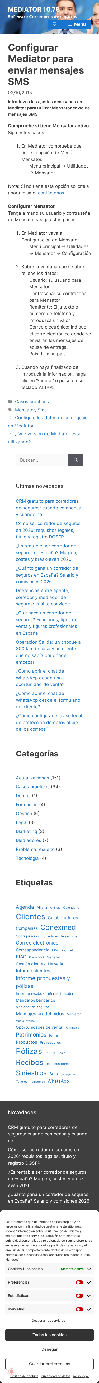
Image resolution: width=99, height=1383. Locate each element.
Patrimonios (31, 1034)
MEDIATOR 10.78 (34, 9)
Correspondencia (32, 949)
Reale (61, 1053)
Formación (27, 804)
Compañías (27, 928)
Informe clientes (33, 970)
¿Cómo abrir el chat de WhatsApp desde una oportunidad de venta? (40, 677)
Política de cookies (24, 1376)
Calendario (71, 908)
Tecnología (27, 858)
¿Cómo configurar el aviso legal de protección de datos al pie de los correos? (49, 722)
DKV (55, 950)
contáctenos (51, 192)
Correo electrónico (37, 943)
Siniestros (31, 1073)
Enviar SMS (36, 957)
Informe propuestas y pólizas (43, 982)
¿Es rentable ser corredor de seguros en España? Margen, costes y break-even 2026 (46, 552)
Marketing (26, 831)
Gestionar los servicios (48, 1321)
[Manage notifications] (11, 1371)
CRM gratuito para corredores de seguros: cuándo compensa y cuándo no (48, 507)
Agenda (25, 907)
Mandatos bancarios (35, 1000)
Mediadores (28, 840)
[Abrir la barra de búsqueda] (55, 24)
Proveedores (50, 1042)
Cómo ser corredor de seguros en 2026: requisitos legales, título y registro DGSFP (48, 530)
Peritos (54, 1035)
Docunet (66, 950)
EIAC (21, 957)
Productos (26, 1042)
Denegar (49, 1349)
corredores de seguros (60, 936)
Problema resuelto (35, 849)
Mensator (25, 409)
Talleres (21, 1081)
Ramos (50, 1053)
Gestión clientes (30, 964)
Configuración (27, 936)
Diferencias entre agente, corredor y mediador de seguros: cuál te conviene (43, 597)
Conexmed (58, 927)
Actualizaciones (32, 777)
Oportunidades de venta (39, 1027)
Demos (23, 795)
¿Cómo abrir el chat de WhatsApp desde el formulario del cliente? (48, 700)
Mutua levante (25, 1021)
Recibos (29, 1062)
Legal (21, 822)
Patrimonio (72, 1027)
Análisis (55, 908)
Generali (53, 957)
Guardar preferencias (49, 1363)
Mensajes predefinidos (40, 1013)
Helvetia (55, 964)
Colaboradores (63, 917)
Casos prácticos (32, 401)
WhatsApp (58, 1081)
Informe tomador (60, 994)
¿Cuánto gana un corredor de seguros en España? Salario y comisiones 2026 (47, 575)
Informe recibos (30, 993)
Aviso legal (81, 1376)
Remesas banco (58, 1064)
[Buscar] (75, 460)
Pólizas (29, 1051)
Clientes (30, 916)
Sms (42, 409)
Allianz (42, 907)
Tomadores (37, 1081)
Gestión (24, 813)
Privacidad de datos (55, 1376)
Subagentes (68, 1074)
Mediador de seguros (32, 1007)
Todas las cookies (49, 1334)
